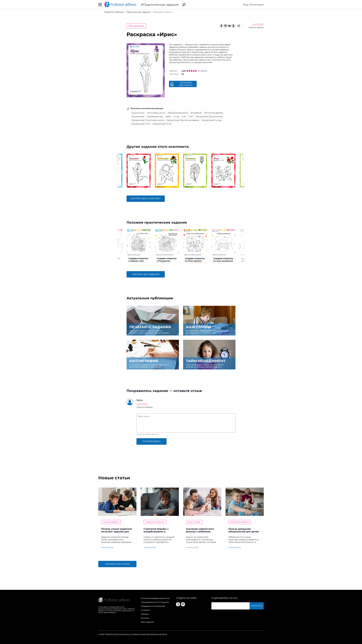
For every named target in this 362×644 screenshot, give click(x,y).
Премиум (145, 614)
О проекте (145, 610)
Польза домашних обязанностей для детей (243, 530)
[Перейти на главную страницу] (120, 4)
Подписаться (256, 606)
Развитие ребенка (111, 522)
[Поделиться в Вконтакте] (229, 26)
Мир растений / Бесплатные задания (183, 120)
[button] (122, 170)
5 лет (184, 116)
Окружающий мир (155, 116)
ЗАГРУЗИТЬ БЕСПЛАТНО (186, 84)
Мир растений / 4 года (211, 120)
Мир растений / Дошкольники (209, 116)
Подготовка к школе (156, 113)
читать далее (107, 548)
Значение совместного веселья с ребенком (200, 530)
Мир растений (136, 26)
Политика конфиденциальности (155, 598)
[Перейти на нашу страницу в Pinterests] (183, 604)
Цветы (168, 116)
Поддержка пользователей (153, 606)
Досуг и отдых (194, 522)
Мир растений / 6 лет (162, 124)
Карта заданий (147, 622)
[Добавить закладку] (238, 26)
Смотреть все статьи (117, 564)
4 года (176, 116)
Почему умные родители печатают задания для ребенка (116, 532)
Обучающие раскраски (178, 113)
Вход (245, 4)
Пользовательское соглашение (155, 602)
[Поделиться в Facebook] (221, 26)
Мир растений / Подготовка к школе (148, 120)
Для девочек (196, 113)
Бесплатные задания (213, 113)
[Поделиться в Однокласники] (233, 26)
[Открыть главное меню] (100, 4)
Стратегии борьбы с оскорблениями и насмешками (156, 532)
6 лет (191, 116)
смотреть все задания (145, 274)
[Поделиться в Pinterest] (225, 26)
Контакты (145, 618)
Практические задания (161, 4)
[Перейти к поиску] (183, 5)
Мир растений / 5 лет (141, 124)
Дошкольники (138, 113)
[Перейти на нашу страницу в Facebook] (178, 604)
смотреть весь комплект (146, 198)
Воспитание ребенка (239, 522)
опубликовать (151, 441)
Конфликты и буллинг (155, 522)
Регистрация (257, 4)
